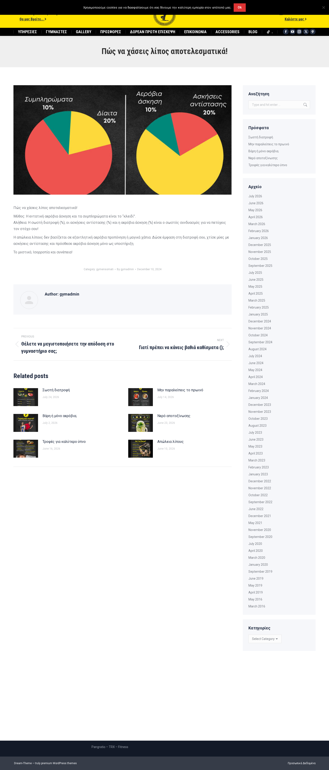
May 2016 (255, 599)
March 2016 (256, 606)
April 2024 (255, 377)
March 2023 (256, 460)
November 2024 (259, 328)
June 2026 (255, 203)
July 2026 (255, 196)
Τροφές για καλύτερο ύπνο (64, 441)
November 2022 (259, 488)
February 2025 (258, 307)
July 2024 (255, 356)
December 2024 (259, 321)
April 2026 (255, 217)
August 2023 (257, 425)
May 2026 (255, 210)
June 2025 (255, 279)
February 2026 (258, 231)
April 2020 (255, 550)
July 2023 (255, 432)
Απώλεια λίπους (170, 441)
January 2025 (258, 314)
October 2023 (258, 418)
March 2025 (256, 300)
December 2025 (259, 245)
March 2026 (256, 224)
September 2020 (260, 537)
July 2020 (255, 544)
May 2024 (255, 370)
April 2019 (255, 592)
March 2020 (256, 557)
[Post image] (25, 397)
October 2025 (258, 259)
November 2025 (259, 252)
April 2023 (255, 453)
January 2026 (258, 238)
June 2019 (255, 578)
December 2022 (259, 481)
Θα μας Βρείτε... (32, 19)
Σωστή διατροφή (56, 390)
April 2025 (255, 293)
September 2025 (260, 266)
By (125, 269)
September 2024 (260, 342)
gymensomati (104, 269)
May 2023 (255, 446)
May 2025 (255, 286)
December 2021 (259, 516)
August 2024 (257, 349)
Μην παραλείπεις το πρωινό (180, 390)
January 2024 (258, 398)
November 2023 (259, 411)
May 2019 (255, 585)
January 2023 (258, 474)
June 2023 (255, 439)
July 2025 (255, 272)
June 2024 (255, 363)
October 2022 (258, 495)
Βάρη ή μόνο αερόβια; (60, 416)
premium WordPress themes (59, 763)
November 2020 (259, 530)
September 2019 (260, 571)
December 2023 (259, 405)
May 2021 (255, 523)
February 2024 (258, 391)
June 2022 (255, 509)
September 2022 (260, 502)
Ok (240, 7)
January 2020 (258, 564)
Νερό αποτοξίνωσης (173, 416)
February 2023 (258, 467)
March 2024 (256, 384)
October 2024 (258, 335)
